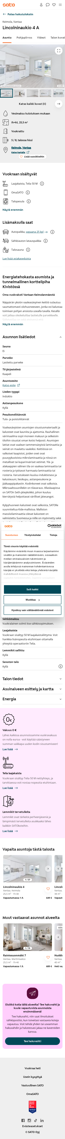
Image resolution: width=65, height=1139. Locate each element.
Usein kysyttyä (32, 1076)
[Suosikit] (54, 4)
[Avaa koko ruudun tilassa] (58, 51)
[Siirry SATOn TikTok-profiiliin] (36, 1120)
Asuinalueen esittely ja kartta (28, 689)
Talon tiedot (13, 679)
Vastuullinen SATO (32, 1085)
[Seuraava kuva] (58, 104)
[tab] (7, 37)
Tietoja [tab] (53, 535)
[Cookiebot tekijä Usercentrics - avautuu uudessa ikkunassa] (47, 526)
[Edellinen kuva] (7, 869)
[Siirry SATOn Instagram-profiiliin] (29, 1120)
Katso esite (9, 385)
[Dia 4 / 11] (45, 93)
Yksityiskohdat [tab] (32, 535)
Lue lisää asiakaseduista (17, 258)
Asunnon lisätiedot (19, 337)
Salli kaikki (32, 589)
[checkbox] (48, 889)
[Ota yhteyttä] (47, 4)
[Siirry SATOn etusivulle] (9, 4)
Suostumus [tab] (11, 535)
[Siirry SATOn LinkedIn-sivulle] (42, 1120)
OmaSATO (32, 1094)
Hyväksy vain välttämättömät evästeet (32, 610)
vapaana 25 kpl (35, 232)
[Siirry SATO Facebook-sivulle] (23, 1120)
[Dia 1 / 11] (6, 93)
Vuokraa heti (33, 1068)
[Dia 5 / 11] (58, 93)
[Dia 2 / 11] (19, 93)
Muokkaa (31, 599)
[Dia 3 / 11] (32, 93)
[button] (42, 183)
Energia (9, 699)
